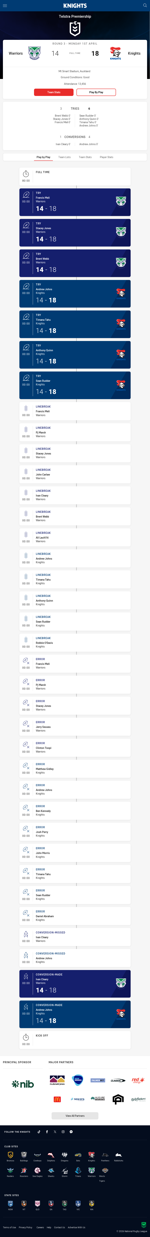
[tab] (43, 157)
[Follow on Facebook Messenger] (71, 1131)
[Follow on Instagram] (63, 1131)
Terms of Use (9, 1227)
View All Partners (75, 1115)
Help (49, 1227)
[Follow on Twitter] (55, 1131)
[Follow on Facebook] (47, 1131)
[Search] (145, 5)
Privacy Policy (25, 1227)
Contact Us (59, 1227)
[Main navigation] (5, 6)
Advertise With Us (76, 1227)
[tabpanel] (75, 610)
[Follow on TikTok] (39, 1131)
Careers (40, 1227)
